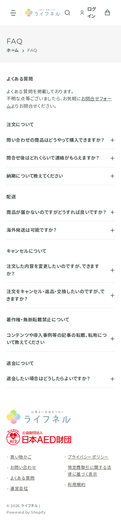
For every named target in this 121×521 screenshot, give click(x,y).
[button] (67, 13)
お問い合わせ (23, 467)
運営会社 (19, 488)
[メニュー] (13, 12)
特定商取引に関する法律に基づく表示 (89, 470)
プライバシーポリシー (88, 457)
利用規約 (77, 484)
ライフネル (29, 506)
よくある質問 (22, 478)
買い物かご (21, 457)
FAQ (32, 51)
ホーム (12, 51)
